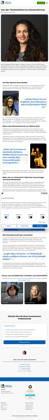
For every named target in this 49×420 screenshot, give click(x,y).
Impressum (3, 409)
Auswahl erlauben (24, 225)
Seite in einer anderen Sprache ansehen (24, 417)
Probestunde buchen (24, 342)
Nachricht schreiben (25, 366)
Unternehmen (4, 405)
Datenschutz (4, 408)
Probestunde (28, 409)
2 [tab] (25, 305)
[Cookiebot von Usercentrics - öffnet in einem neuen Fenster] (42, 193)
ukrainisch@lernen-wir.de (7, 393)
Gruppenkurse (28, 406)
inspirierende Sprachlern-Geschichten (18, 278)
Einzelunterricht (29, 408)
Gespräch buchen (25, 364)
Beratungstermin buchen (24, 229)
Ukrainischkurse (29, 405)
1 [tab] (23, 305)
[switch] (18, 217)
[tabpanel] (12, 293)
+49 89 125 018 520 (25, 369)
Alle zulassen (40, 225)
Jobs (2, 406)
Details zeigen (42, 222)
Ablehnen (9, 225)
